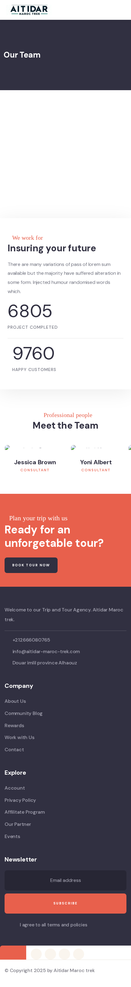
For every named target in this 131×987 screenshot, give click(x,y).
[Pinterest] (64, 954)
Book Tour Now (31, 565)
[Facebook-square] (50, 954)
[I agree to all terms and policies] (8, 926)
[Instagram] (78, 954)
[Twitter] (36, 954)
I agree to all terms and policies (53, 925)
